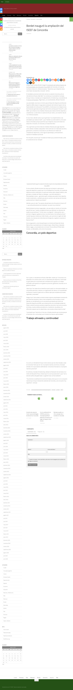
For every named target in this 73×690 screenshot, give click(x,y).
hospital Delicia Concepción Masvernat (9, 122)
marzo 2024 (6, 418)
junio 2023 (5, 446)
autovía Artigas (16, 107)
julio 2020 (5, 555)
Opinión (4, 210)
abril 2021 (5, 527)
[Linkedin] (36, 80)
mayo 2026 (5, 337)
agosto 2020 (6, 552)
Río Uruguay (19, 127)
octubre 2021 (6, 509)
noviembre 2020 (6, 543)
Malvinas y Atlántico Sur (8, 195)
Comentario (30, 439)
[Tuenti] (47, 80)
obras (6, 127)
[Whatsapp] (41, 80)
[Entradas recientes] (4, 40)
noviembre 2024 (6, 393)
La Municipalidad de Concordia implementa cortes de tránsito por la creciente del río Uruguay (15, 66)
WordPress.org (6, 639)
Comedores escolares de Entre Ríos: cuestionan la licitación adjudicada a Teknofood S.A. (11, 151)
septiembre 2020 (7, 549)
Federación (9, 117)
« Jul (3, 248)
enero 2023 (5, 462)
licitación (19, 123)
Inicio (2, 1)
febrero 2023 (6, 459)
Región (4, 219)
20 (15, 242)
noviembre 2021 (6, 505)
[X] (61, 80)
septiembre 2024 (7, 399)
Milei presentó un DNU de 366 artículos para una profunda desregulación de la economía (15, 75)
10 (6, 240)
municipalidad (5, 125)
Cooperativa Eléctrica (15, 112)
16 (3, 242)
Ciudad (3, 15)
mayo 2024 (5, 412)
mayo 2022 (5, 487)
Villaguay (12, 130)
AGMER (3, 107)
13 (15, 240)
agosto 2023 (6, 440)
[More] (33, 83)
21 (17, 242)
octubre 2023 (6, 434)
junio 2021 (5, 521)
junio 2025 (5, 371)
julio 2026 (5, 331)
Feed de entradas (7, 632)
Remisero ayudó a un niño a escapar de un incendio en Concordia (59, 414)
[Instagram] (44, 80)
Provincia (9, 15)
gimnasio (58, 389)
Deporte (36, 15)
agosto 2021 (6, 515)
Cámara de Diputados (33, 100)
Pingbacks (41, 431)
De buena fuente (6, 179)
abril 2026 (5, 340)
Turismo (18, 128)
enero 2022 (5, 499)
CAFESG (4, 109)
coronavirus (5, 114)
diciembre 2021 (6, 502)
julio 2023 (5, 443)
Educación (39, 19)
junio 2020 (5, 559)
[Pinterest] (39, 80)
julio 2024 (5, 406)
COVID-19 (11, 114)
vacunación (8, 130)
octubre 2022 (6, 471)
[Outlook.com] (50, 80)
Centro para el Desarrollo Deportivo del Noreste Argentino (41, 389)
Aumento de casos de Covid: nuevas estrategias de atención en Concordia (32, 414)
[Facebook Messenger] (28, 83)
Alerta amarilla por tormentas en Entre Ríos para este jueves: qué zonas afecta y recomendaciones (11, 281)
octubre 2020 (6, 546)
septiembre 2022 (7, 474)
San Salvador (14, 128)
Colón (15, 109)
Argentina (7, 108)
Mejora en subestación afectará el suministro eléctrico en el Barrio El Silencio (15, 58)
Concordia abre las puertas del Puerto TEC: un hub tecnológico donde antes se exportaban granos (11, 159)
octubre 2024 (6, 396)
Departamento (6, 182)
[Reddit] (33, 80)
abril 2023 (5, 452)
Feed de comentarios (7, 635)
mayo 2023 (5, 449)
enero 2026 (5, 349)
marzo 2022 (6, 493)
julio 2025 (5, 368)
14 (17, 240)
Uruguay (4, 130)
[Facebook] (28, 80)
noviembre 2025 (6, 356)
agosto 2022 (6, 477)
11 (9, 240)
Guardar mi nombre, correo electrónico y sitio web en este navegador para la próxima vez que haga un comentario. (46, 460)
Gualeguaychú (16, 120)
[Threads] (30, 83)
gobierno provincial (9, 120)
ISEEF (62, 389)
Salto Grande (7, 128)
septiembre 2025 (7, 362)
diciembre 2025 (6, 353)
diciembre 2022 (6, 465)
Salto (3, 128)
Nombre (30, 449)
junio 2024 (5, 409)
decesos (8, 116)
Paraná (9, 127)
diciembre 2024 (6, 390)
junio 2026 (5, 334)
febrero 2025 (6, 384)
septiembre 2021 (7, 512)
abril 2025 (5, 377)
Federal (13, 117)
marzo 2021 (6, 531)
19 (12, 242)
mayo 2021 (5, 524)
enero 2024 (5, 424)
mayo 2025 (5, 374)
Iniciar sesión (6, 629)
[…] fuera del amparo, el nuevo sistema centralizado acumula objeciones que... (13, 103)
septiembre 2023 (7, 437)
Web (29, 454)
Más (41, 15)
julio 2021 (5, 518)
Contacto (7, 1)
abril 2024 (5, 415)
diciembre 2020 (6, 540)
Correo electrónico (52, 449)
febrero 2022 (6, 496)
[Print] (55, 80)
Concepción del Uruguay (14, 111)
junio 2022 (5, 484)
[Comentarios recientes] (14, 40)
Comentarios (31, 431)
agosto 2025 (6, 365)
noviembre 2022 (6, 468)
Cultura (4, 176)
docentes (12, 116)
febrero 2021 (6, 534)
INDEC (7, 123)
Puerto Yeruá (13, 127)
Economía (30, 15)
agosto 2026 (6, 328)
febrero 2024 (6, 421)
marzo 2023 (6, 456)
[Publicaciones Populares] (9, 40)
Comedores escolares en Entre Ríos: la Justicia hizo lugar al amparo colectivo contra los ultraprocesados (12, 264)
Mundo (24, 15)
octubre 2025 (6, 359)
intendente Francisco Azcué (13, 123)
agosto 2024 (6, 402)
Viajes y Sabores (6, 223)
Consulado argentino (7, 173)
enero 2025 (5, 387)
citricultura (11, 109)
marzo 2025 (6, 381)
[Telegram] (58, 80)
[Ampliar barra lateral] (71, 19)
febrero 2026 (6, 346)
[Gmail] (53, 80)
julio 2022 (5, 481)
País (14, 15)
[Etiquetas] (19, 40)
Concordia (53, 389)
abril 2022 (5, 490)
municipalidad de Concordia (13, 125)
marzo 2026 (6, 343)
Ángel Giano (16, 130)
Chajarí (7, 109)
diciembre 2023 (6, 427)
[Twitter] (30, 80)
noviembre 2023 (6, 431)
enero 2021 (5, 537)
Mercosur (19, 15)
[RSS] (64, 80)
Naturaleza (5, 207)
